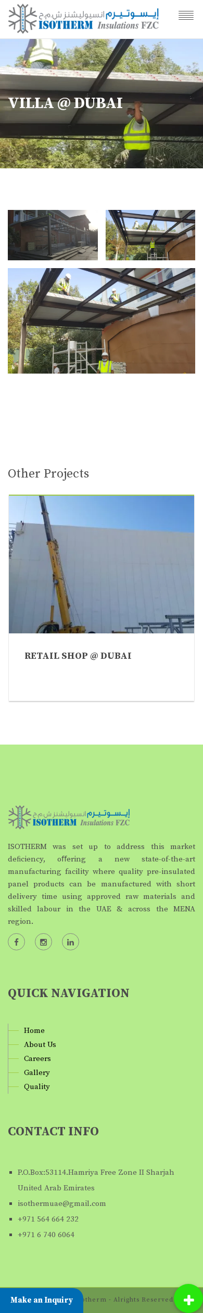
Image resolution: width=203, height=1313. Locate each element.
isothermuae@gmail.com (62, 1204)
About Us (40, 1045)
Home (34, 1031)
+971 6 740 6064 (46, 1235)
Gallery (37, 1073)
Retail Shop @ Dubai (78, 656)
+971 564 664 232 (48, 1219)
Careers (37, 1059)
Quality (37, 1087)
